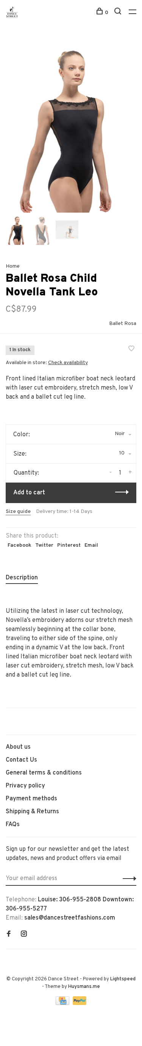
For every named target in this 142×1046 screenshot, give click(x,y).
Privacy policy (25, 786)
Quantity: (26, 473)
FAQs (13, 824)
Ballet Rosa (122, 323)
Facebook (19, 545)
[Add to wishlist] (131, 349)
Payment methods (31, 799)
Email (91, 545)
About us (18, 747)
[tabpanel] (71, 125)
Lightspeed (123, 979)
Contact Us (21, 760)
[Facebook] (9, 935)
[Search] (118, 12)
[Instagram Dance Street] (24, 935)
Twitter (44, 545)
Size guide (18, 511)
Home (13, 266)
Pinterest (69, 545)
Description (22, 578)
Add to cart (29, 493)
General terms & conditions (44, 773)
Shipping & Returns (32, 812)
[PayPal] (80, 1003)
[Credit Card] (63, 1003)
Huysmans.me (84, 987)
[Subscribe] (127, 878)
